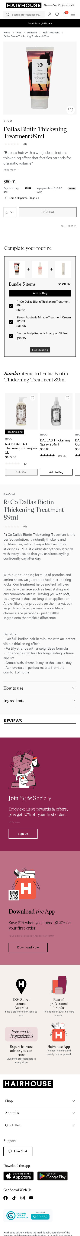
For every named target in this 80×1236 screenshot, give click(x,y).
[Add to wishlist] (70, 110)
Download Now (28, 1156)
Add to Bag (40, 293)
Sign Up (23, 1043)
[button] (40, 78)
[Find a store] (49, 14)
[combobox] (9, 212)
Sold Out (48, 212)
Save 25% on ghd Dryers (40, 23)
